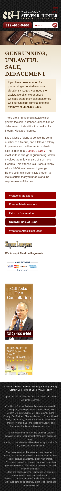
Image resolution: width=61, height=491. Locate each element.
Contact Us (15, 390)
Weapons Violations (21, 196)
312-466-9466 (17, 25)
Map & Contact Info (17, 360)
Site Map (44, 386)
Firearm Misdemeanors (23, 204)
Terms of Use (29, 390)
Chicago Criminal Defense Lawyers (21, 386)
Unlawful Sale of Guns (23, 222)
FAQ (53, 386)
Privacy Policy (44, 390)
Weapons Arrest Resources (25, 231)
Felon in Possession (21, 213)
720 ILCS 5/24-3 (36, 151)
